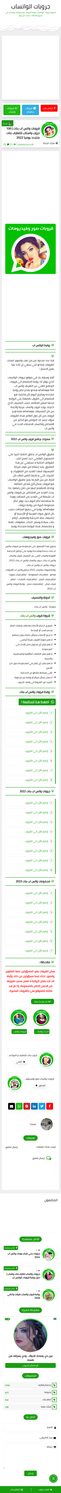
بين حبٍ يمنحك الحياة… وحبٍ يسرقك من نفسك (31, 1357)
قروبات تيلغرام (29, 110)
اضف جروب (43, 1489)
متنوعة (28, 1392)
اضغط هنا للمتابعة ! (35, 702)
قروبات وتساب (11, 110)
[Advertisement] (30, 67)
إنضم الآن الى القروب (36, 712)
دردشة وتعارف (28, 1385)
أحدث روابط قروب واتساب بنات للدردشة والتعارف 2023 (41, 1031)
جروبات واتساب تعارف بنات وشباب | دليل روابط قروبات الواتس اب (23, 1276)
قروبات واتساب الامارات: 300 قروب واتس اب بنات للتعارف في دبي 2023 (19, 1031)
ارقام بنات (15, 1489)
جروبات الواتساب (30, 6)
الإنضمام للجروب (30, 1365)
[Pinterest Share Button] (34, 1106)
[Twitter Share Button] (42, 1106)
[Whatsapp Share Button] (19, 1106)
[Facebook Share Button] (49, 1106)
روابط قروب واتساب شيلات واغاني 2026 (23, 1296)
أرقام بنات (48, 108)
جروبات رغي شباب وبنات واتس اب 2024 (24, 1255)
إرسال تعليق (11, 1147)
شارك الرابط (49, 143)
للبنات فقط (28, 1407)
